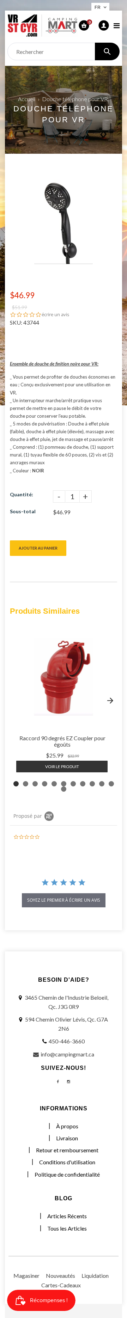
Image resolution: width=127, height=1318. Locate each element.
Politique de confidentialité (67, 1174)
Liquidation (95, 1275)
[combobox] (63, 51)
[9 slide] (92, 783)
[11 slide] (111, 783)
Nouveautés (60, 1275)
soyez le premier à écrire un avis (63, 900)
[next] (110, 701)
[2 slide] (25, 783)
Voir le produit (62, 766)
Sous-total (23, 511)
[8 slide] (82, 783)
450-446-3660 (67, 1041)
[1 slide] (16, 783)
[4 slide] (44, 783)
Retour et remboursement (67, 1150)
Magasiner (26, 1275)
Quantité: (21, 494)
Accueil (26, 99)
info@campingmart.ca (67, 1054)
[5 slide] (54, 783)
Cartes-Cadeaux (61, 1285)
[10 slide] (101, 783)
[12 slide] (63, 789)
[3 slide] (35, 783)
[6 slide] (63, 783)
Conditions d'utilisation (67, 1162)
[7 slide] (73, 783)
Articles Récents (67, 1216)
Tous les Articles (67, 1228)
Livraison (67, 1138)
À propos (67, 1126)
